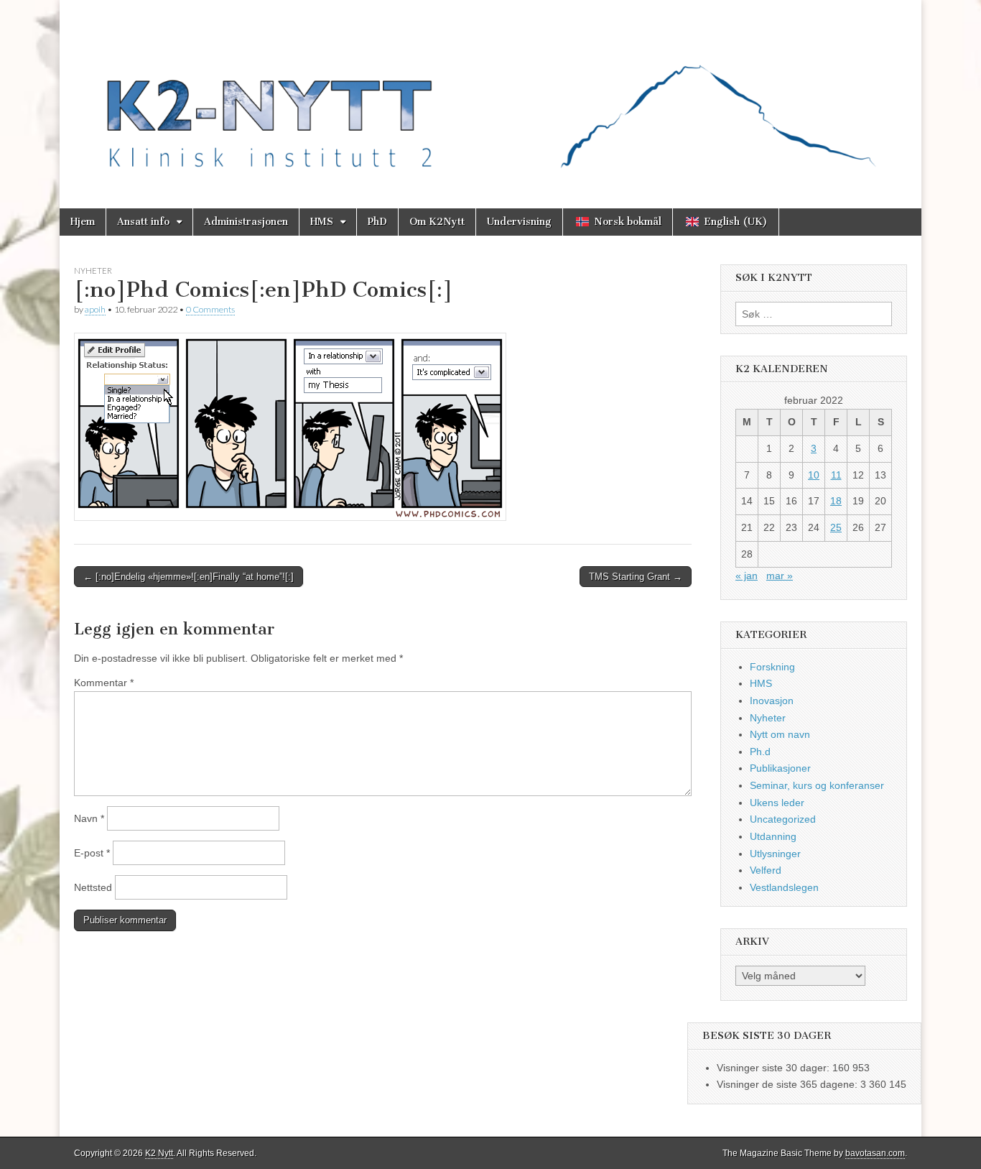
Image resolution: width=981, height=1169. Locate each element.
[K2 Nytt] (490, 93)
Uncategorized (783, 819)
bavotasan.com (875, 1153)
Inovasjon (772, 700)
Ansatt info (143, 222)
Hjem (82, 222)
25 (836, 527)
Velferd (765, 870)
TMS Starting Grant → (635, 576)
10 (813, 475)
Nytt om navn (780, 734)
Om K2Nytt (437, 222)
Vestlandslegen (784, 887)
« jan (746, 575)
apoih (95, 309)
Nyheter (93, 270)
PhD (377, 222)
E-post (92, 853)
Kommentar (104, 682)
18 (836, 501)
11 (836, 475)
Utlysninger (775, 853)
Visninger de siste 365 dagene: (788, 1084)
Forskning (772, 667)
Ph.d (760, 751)
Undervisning (519, 222)
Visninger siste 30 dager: (774, 1067)
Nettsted (93, 887)
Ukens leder (777, 802)
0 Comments (210, 309)
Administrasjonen (246, 222)
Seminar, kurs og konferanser (817, 785)
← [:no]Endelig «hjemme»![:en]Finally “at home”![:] (188, 576)
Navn (89, 818)
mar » (779, 575)
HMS (321, 222)
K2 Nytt (159, 1153)
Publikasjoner (780, 768)
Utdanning (773, 836)
